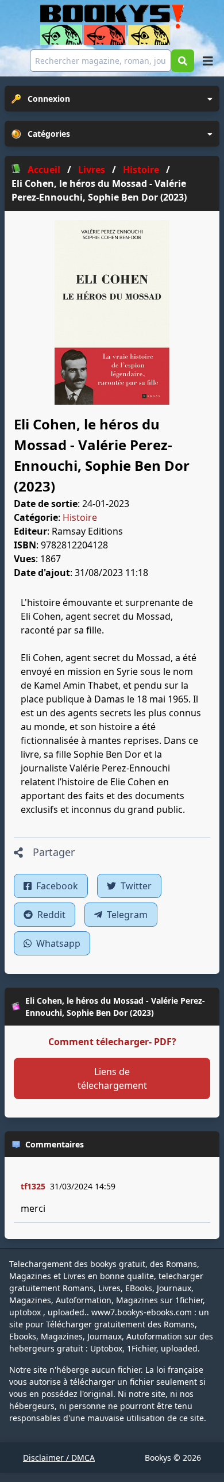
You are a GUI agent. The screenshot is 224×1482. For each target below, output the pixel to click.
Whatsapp (57, 943)
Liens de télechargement (112, 1078)
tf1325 (33, 1186)
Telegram (126, 914)
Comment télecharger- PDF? (112, 1041)
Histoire (80, 517)
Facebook (56, 886)
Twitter (135, 886)
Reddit (50, 914)
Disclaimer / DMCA (59, 1457)
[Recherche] (182, 60)
